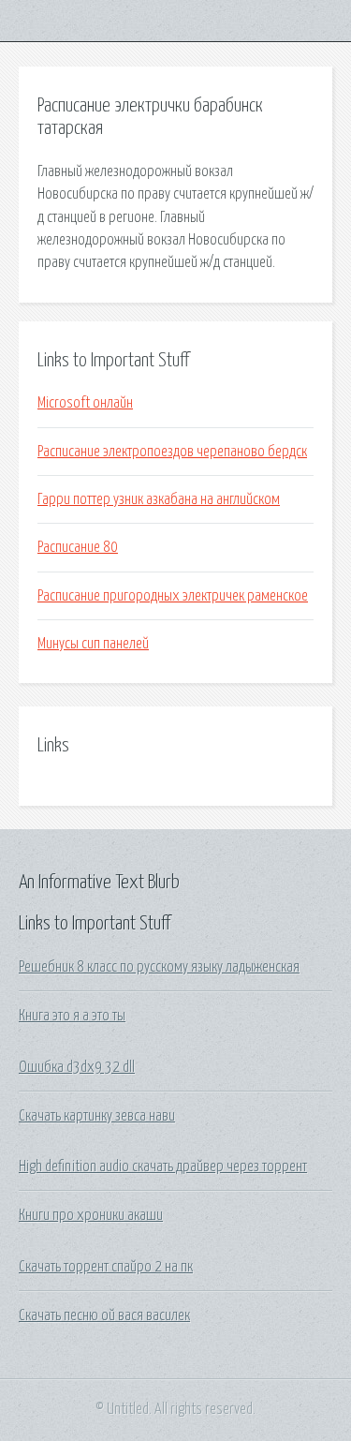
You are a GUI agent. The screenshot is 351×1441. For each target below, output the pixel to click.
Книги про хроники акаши (91, 1215)
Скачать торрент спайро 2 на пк (106, 1266)
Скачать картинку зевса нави (97, 1115)
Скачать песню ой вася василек (104, 1315)
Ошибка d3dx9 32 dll (77, 1067)
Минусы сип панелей (93, 643)
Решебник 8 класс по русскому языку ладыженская (159, 966)
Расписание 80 (77, 547)
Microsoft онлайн (85, 402)
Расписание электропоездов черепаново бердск (172, 451)
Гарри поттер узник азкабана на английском (158, 499)
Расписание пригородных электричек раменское (172, 595)
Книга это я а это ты (72, 1015)
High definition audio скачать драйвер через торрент (163, 1166)
